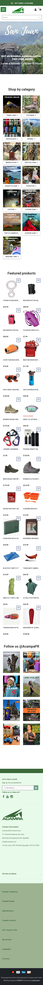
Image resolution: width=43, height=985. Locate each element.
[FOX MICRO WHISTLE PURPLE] (31, 318)
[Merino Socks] (12, 151)
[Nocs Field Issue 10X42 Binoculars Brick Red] (11, 377)
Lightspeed (36, 980)
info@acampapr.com (9, 842)
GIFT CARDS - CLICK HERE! (24, 3)
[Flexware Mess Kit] (31, 496)
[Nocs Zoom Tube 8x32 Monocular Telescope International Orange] (11, 347)
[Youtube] (8, 797)
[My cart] (40, 10)
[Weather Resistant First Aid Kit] (31, 347)
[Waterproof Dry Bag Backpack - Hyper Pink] (11, 318)
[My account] (36, 10)
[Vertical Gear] (31, 151)
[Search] (40, 16)
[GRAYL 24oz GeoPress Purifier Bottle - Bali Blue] (31, 377)
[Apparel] (31, 128)
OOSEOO (20, 980)
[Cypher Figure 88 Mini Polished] (11, 288)
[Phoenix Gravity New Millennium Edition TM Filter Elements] (31, 437)
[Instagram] (12, 797)
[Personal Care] (12, 245)
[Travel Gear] (12, 104)
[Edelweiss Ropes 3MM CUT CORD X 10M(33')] (11, 585)
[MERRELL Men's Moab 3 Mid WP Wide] (11, 466)
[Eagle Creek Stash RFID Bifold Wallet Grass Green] (11, 526)
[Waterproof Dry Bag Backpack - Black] (31, 288)
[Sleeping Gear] (31, 222)
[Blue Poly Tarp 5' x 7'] (11, 556)
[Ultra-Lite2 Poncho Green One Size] (31, 585)
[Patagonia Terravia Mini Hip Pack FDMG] (11, 615)
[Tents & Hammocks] (12, 222)
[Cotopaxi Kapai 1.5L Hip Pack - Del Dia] (31, 407)
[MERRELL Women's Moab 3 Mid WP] (11, 407)
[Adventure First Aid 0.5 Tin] (11, 496)
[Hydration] (31, 175)
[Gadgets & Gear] (12, 175)
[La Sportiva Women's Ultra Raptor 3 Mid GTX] (31, 466)
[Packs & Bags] (12, 128)
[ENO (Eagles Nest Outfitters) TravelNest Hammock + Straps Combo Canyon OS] (31, 556)
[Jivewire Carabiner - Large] (11, 437)
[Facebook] (4, 797)
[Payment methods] (21, 972)
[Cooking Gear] (31, 198)
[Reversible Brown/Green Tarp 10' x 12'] (31, 526)
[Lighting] (12, 198)
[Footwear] (31, 104)
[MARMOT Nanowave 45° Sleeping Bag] (31, 615)
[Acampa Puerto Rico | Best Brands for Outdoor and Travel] (18, 9)
